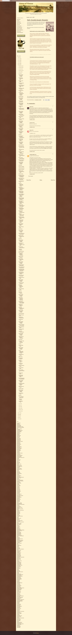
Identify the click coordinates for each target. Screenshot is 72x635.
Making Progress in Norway (21, 387)
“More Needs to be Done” (21, 150)
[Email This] (45, 99)
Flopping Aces (18, 479)
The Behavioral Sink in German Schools (21, 384)
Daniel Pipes (18, 557)
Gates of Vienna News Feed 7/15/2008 (21, 295)
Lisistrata (18, 525)
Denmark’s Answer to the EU (21, 83)
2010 (19, 61)
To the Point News (19, 604)
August (20, 71)
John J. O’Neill (19, 23)
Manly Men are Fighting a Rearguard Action (21, 211)
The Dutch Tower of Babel (21, 278)
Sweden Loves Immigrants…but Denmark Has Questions (21, 188)
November (20, 67)
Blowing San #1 (19, 440)
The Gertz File (18, 489)
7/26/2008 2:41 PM (32, 127)
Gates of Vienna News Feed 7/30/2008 (21, 98)
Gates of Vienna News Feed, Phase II (21, 370)
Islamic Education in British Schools (21, 234)
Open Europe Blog (19, 550)
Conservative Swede (19, 456)
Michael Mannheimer (20, 29)
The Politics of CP (19, 564)
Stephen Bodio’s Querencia (20, 441)
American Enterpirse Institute (20, 426)
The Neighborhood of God (20, 538)
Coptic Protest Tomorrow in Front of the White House (21, 298)
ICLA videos (18, 505)
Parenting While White (21, 345)
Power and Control (19, 566)
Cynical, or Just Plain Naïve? (21, 101)
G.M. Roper (18, 580)
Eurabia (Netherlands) (19, 473)
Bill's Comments (19, 438)
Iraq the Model (18, 511)
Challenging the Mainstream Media (21, 376)
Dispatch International (19, 465)
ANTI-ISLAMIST (32, 154)
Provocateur (18, 568)
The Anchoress (18, 429)
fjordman (18, 478)
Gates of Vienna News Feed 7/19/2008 (21, 231)
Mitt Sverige (18, 537)
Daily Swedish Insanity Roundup (37, 20)
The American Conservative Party (21, 78)
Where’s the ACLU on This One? (21, 275)
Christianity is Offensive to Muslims (21, 305)
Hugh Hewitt (18, 498)
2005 (19, 415)
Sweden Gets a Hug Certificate (21, 88)
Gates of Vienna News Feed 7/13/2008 (21, 322)
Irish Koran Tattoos (21, 251)
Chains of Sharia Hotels (21, 393)
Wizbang (18, 621)
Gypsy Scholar (18, 494)
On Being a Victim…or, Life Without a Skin (21, 214)
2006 (19, 414)
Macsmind (18, 527)
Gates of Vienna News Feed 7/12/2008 (21, 334)
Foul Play (20, 343)
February (20, 409)
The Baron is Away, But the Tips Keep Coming (21, 217)
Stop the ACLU (18, 593)
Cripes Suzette (18, 460)
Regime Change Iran (19, 575)
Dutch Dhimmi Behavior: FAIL (21, 317)
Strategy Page (18, 594)
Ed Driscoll (18, 467)
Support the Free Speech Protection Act (21, 155)
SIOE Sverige (20, 356)
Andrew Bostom (19, 442)
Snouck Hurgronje (19, 591)
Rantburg (18, 572)
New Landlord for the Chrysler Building (21, 378)
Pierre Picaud (19, 31)
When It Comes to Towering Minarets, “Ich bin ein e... (21, 244)
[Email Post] (43, 99)
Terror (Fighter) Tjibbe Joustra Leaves (21, 259)
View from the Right (19, 612)
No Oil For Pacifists (19, 541)
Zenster (31, 130)
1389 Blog (18, 423)
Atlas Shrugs (18, 432)
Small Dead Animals (19, 589)
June (19, 403)
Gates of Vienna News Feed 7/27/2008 (21, 129)
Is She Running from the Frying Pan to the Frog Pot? (21, 270)
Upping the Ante (21, 173)
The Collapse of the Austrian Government (21, 341)
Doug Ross (18, 581)
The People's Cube (19, 555)
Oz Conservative (19, 553)
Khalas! (18, 517)
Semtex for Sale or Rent (21, 227)
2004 (19, 417)
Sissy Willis (18, 618)
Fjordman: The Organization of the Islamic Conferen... (21, 93)
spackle (31, 106)
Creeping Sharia (18, 459)
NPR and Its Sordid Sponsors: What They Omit (21, 198)
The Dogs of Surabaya (20, 399)
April (20, 406)
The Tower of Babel (21, 166)
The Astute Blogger (19, 431)
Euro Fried (20, 238)
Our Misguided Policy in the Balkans (21, 139)
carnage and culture (19, 448)
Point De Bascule (19, 559)
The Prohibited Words (21, 401)
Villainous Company (19, 613)
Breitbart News (18, 443)
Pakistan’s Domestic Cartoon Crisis (21, 160)
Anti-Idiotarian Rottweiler (20, 430)
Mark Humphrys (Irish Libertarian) (20, 504)
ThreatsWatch (18, 601)
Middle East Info (19, 534)
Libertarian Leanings (19, 523)
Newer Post (29, 180)
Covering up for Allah (21, 106)
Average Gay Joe (19, 433)
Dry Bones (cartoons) (19, 468)
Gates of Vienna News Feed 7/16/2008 (21, 280)
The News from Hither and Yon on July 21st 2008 (21, 205)
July (19, 73)
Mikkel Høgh (18, 500)
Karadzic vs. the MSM (21, 81)
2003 (19, 418)
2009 (19, 63)
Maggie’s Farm (18, 528)
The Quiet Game (21, 96)
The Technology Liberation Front (20, 599)
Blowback (20, 395)
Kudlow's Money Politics (19, 520)
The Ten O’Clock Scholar (19, 600)
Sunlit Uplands (18, 596)
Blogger (38, 632)
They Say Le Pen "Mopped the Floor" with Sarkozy (21, 221)
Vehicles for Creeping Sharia (21, 331)
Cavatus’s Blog (18, 449)
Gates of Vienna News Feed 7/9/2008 (21, 381)
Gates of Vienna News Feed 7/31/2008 (21, 75)
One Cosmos (18, 548)
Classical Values (18, 454)
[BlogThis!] (46, 99)
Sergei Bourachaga (19, 27)
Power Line (18, 567)
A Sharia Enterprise (21, 313)
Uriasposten (18, 610)
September (20, 70)
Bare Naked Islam (19, 435)
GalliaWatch (18, 484)
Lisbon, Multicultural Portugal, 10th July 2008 (21, 351)
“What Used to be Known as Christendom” (21, 337)
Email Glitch (20, 339)
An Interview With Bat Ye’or (21, 329)
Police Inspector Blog (19, 560)
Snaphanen (18, 590)
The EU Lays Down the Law (21, 119)
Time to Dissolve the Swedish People (21, 267)
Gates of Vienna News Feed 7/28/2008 (21, 122)
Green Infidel (18, 492)
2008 (19, 64)
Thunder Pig (18, 602)
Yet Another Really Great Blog (20, 623)
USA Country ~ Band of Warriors (20, 611)
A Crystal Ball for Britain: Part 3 (21, 397)
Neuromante (18, 539)
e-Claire (18, 470)
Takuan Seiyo (19, 21)
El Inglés (18, 20)
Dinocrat (18, 464)
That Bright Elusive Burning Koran (21, 265)
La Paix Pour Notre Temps (21, 289)
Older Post (53, 180)
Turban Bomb (18, 607)
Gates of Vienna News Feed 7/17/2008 (21, 262)
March (20, 408)
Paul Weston (18, 19)
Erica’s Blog (18, 471)
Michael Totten (18, 605)
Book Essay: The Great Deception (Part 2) (21, 236)
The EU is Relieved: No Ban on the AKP (21, 86)
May (19, 405)
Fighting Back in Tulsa (21, 117)
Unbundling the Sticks (21, 373)
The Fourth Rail (18, 482)
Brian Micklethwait (19, 533)
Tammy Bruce (18, 445)
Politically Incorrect (19, 563)
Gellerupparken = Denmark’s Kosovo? (21, 132)
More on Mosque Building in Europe (21, 224)
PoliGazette (18, 561)
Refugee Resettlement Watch (20, 574)
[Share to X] (47, 99)
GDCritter (18, 486)
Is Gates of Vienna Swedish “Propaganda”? (21, 152)
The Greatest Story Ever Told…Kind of (21, 147)
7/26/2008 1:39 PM (32, 119)
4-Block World (18, 424)
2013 (19, 57)
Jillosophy (18, 514)
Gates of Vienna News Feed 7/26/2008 (21, 142)
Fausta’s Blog (18, 476)
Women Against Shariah (19, 622)
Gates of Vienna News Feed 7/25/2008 (21, 163)
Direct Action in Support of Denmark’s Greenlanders (21, 253)
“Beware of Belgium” (20, 249)
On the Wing (18, 547)
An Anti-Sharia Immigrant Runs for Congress (21, 208)
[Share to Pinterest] (49, 99)
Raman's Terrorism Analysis (20, 571)
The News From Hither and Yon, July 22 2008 (21, 192)
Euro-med (18, 474)
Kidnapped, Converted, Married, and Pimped (21, 286)
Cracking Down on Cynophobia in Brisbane (21, 273)
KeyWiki (18, 516)
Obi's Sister (18, 544)
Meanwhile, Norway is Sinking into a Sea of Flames (21, 176)
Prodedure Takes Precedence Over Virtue (21, 171)
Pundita (18, 569)
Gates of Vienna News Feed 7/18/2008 (21, 240)
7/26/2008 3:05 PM (32, 151)
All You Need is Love (21, 319)
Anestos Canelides (19, 28)
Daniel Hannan (18, 496)
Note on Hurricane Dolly (21, 181)
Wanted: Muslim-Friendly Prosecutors (21, 126)
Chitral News (18, 452)
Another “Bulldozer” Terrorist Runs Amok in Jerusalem (21, 195)
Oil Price (18, 546)
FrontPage (18, 483)
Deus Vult (18, 463)
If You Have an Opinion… (21, 363)
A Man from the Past (21, 167)
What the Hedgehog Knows (21, 327)
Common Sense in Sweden (21, 355)
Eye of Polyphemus (19, 475)
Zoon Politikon (18, 627)
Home (41, 180)
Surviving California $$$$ (20, 597)
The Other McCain (19, 552)
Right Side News (19, 577)
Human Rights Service (19, 503)
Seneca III (18, 24)
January (20, 411)
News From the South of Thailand (21, 247)
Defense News (18, 462)
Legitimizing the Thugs (21, 368)
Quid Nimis (18, 570)
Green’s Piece (18, 493)
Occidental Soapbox (19, 545)
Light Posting (20, 228)
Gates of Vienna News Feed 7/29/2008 (21, 112)
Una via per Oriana (19, 608)
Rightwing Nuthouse (19, 578)
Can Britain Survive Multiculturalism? (21, 109)
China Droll (18, 451)
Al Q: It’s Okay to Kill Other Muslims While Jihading (21, 202)
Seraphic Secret (18, 586)
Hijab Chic (20, 290)
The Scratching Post (19, 585)
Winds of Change (19, 619)
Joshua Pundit (18, 515)
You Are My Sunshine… (21, 293)
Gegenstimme (18, 487)
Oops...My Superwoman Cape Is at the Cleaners (21, 184)
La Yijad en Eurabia (19, 624)
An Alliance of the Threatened (21, 283)
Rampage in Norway (21, 169)
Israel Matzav (18, 512)
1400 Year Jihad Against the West (21, 115)
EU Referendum (18, 472)
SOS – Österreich (19, 592)
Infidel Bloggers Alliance (19, 507)
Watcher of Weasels (19, 616)
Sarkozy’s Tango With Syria (21, 257)
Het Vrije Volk (18, 497)
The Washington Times (19, 615)
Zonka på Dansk (18, 626)
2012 (19, 58)
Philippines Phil (19, 556)
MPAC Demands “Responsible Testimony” (21, 104)
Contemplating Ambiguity (21, 358)
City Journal (18, 453)
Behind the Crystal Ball (21, 315)
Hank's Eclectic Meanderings (20, 495)
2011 (19, 60)
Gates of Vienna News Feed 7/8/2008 (21, 391)
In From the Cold (19, 506)
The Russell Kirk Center (19, 582)
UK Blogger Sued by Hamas (21, 366)
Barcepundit (18, 434)
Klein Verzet (18, 519)
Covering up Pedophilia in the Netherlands (21, 308)
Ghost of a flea (18, 490)
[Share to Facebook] (48, 99)
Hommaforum (18, 501)
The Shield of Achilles (19, 588)
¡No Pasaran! (18, 542)
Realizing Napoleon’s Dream (20, 361)
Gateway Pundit (18, 485)
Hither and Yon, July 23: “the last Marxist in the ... (21, 179)
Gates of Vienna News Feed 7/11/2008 (21, 348)
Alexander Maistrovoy (20, 32)
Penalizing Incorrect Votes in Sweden (21, 325)
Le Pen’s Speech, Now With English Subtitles (21, 136)
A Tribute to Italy (21, 388)
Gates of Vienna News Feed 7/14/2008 (21, 311)
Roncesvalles (18, 579)
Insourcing (20, 134)
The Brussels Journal (19, 446)
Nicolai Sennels (19, 25)
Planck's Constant (19, 558)
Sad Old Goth (18, 583)
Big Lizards (18, 437)
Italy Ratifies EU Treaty (21, 91)
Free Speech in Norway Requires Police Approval (21, 302)
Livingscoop (18, 526)
